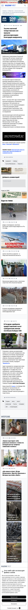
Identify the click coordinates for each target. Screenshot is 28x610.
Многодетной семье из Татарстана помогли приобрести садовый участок (13, 151)
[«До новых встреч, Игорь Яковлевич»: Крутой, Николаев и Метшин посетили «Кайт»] (14, 458)
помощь (15, 161)
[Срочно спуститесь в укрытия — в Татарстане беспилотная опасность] (14, 240)
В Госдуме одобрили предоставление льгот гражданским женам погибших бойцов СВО (13, 327)
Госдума (8, 401)
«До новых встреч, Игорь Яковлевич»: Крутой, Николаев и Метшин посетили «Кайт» (14, 473)
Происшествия (14, 251)
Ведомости (6, 363)
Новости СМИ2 (5, 190)
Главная (4, 10)
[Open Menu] (2, 5)
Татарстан (20, 163)
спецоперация (13, 406)
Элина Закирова (9, 157)
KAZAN (10, 5)
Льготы (15, 404)
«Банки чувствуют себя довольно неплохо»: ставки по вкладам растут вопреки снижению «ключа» (13, 443)
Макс (3, 144)
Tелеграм (9, 144)
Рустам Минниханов (10, 163)
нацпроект (8, 161)
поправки (21, 404)
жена (13, 401)
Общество (10, 10)
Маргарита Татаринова (10, 397)
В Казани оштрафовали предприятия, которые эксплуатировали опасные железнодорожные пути (12, 310)
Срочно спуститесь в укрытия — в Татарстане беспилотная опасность (11, 254)
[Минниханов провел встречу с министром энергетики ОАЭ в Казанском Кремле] (14, 267)
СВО (7, 406)
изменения (8, 404)
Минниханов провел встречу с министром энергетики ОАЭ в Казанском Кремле (13, 281)
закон (18, 401)
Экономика (13, 438)
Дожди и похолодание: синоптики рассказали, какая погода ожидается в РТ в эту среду (13, 226)
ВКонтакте (16, 144)
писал (13, 386)
